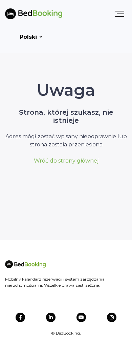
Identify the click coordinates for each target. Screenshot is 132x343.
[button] (119, 14)
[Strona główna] (33, 13)
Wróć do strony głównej (66, 161)
